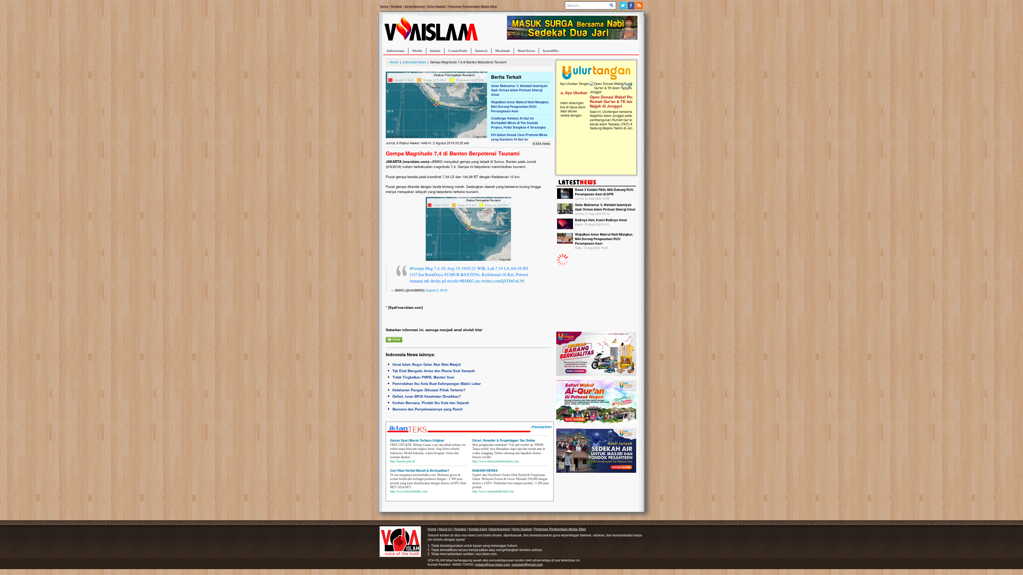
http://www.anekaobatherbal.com (493, 491)
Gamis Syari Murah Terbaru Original (417, 440)
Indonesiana (395, 51)
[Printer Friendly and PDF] (394, 339)
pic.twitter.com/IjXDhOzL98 (500, 281)
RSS (639, 5)
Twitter (623, 5)
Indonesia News (414, 62)
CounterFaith (457, 51)
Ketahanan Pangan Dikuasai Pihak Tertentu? (428, 389)
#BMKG (467, 281)
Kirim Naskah (436, 6)
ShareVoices (526, 51)
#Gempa (417, 268)
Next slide (628, 87)
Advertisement (414, 6)
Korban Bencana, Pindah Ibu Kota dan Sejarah (430, 402)
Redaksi (396, 6)
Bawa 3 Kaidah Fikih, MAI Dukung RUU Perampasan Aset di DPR (604, 191)
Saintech (481, 51)
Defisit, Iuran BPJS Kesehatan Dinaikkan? (426, 396)
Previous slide (623, 87)
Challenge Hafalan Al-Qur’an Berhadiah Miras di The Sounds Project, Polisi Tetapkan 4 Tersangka (518, 123)
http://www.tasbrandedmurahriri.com (495, 461)
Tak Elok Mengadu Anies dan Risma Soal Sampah (433, 370)
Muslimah (502, 51)
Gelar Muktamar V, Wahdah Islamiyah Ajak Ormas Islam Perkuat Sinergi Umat (519, 90)
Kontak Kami (478, 529)
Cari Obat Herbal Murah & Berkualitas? (419, 470)
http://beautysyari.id (402, 461)
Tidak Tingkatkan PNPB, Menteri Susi (423, 377)
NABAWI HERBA (485, 470)
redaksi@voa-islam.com (492, 564)
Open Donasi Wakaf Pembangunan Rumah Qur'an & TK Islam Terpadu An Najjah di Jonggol (594, 101)
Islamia (435, 51)
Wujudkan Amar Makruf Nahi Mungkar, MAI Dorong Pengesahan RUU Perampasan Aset (520, 106)
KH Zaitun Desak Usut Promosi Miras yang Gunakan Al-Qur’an (519, 137)
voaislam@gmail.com (527, 564)
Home (384, 6)
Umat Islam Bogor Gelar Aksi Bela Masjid (426, 364)
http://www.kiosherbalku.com (408, 491)
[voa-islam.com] (431, 31)
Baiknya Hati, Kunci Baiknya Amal (601, 219)
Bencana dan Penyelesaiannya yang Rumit (427, 409)
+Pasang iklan (541, 426)
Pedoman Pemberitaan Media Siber (472, 6)
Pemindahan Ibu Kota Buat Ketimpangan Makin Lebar (436, 383)
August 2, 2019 (436, 290)
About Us (445, 529)
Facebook (631, 5)
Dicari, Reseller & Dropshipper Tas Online (503, 440)
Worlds (417, 51)
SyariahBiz (551, 51)
